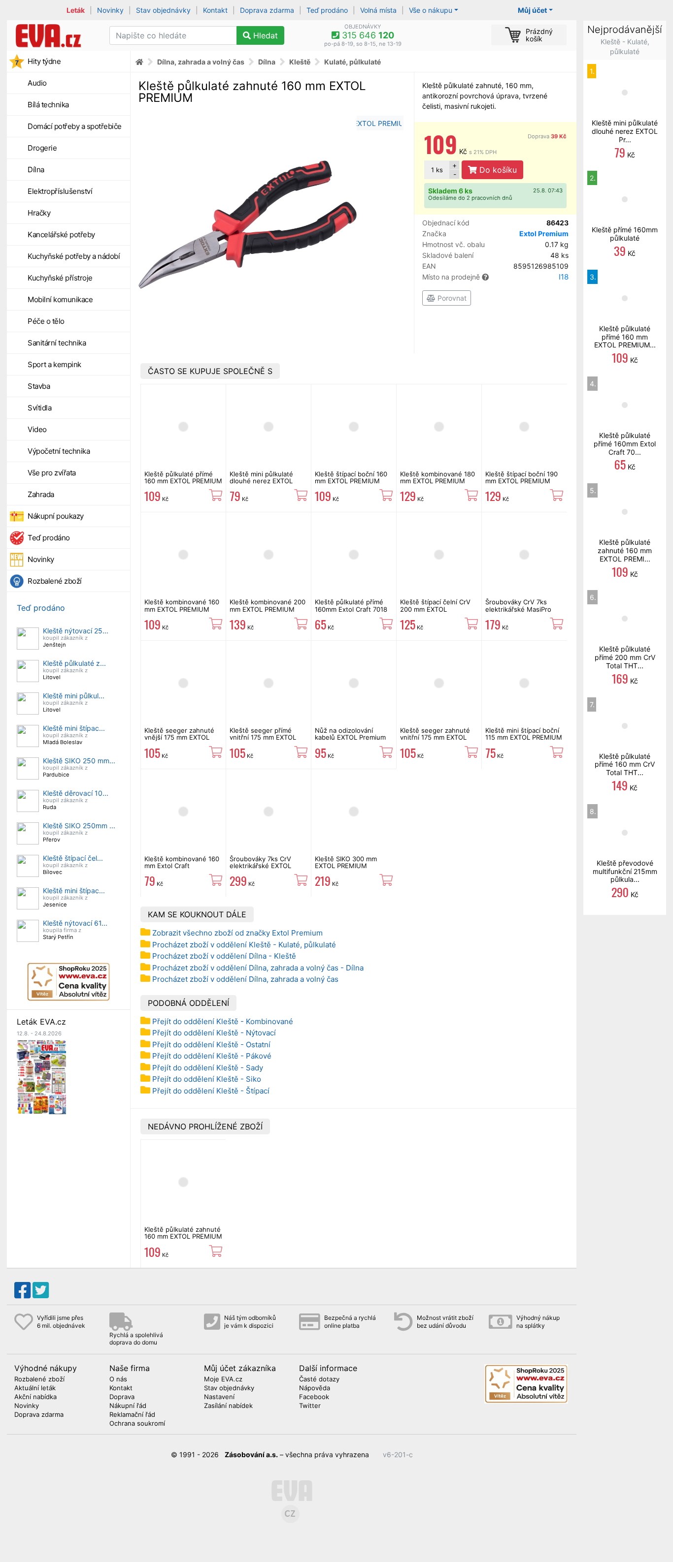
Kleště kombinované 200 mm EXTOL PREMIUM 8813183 (267, 609)
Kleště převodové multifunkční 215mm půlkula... (625, 871)
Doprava (547, 136)
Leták (76, 10)
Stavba (39, 386)
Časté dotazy (319, 1379)
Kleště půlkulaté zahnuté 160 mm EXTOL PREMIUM (183, 1232)
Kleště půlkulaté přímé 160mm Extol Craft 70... (625, 443)
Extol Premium (544, 233)
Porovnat (451, 298)
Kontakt (215, 10)
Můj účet (532, 10)
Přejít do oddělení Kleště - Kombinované (222, 1021)
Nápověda (314, 1388)
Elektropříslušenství (60, 191)
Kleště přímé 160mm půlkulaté (625, 233)
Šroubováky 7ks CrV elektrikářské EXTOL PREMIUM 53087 (260, 866)
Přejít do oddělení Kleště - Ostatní (211, 1044)
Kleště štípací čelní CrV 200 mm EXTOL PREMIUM (435, 609)
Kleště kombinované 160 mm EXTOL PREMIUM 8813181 (181, 609)
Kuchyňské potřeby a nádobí (74, 256)
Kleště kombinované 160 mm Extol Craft (181, 862)
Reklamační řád (132, 1414)
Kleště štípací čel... (73, 858)
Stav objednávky (163, 10)
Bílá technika (48, 104)
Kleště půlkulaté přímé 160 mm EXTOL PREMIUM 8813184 (183, 481)
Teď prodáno (327, 10)
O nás (118, 1379)
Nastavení (219, 1397)
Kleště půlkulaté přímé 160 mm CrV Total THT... (625, 764)
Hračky (39, 213)
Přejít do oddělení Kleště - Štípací (210, 1090)
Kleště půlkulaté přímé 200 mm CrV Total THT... (625, 657)
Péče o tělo (46, 321)
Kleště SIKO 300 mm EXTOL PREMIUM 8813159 (346, 866)
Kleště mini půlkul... (73, 695)
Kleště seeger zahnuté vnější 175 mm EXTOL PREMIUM (179, 737)
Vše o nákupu (430, 10)
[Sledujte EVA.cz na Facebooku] (22, 1290)
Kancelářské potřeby (61, 234)
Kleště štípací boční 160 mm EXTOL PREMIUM (351, 477)
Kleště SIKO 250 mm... (79, 760)
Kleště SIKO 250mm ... (79, 825)
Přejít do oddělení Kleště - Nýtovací (214, 1032)
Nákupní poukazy (56, 516)
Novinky (110, 10)
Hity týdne (44, 61)
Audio (37, 83)
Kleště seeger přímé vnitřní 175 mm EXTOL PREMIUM (263, 737)
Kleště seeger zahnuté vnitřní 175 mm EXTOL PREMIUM (435, 737)
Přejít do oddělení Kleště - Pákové (211, 1056)
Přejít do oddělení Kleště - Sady (207, 1067)
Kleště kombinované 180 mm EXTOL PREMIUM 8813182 (437, 481)
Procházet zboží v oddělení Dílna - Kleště (224, 956)
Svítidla (39, 407)
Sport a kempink (54, 364)
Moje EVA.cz (223, 1379)
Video (37, 429)
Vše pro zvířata (52, 472)
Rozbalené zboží (55, 581)
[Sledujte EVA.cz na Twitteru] (41, 1290)
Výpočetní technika (59, 451)
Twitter (310, 1406)
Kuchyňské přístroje (60, 277)
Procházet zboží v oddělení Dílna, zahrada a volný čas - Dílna (258, 967)
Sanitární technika (57, 342)
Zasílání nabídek (228, 1406)
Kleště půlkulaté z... (74, 663)
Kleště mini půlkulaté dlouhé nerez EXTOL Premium (261, 481)
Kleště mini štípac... (74, 728)
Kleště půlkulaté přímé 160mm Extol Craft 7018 (351, 605)
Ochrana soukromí (137, 1423)
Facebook (314, 1397)
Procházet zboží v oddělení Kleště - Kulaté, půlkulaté (244, 944)
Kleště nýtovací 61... (75, 923)
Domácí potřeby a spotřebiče (75, 126)
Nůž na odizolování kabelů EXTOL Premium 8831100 (350, 737)
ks (437, 170)
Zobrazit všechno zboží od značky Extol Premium (237, 932)
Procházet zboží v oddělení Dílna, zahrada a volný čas (245, 979)
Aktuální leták (35, 1388)
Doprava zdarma (267, 10)
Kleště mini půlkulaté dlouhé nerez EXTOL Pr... (625, 131)
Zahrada (41, 494)
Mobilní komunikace (60, 299)
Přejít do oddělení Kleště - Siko (206, 1079)
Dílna (36, 169)
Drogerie (42, 148)
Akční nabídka (35, 1397)
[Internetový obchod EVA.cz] (54, 35)
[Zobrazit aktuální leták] (41, 1076)
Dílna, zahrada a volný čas (200, 62)
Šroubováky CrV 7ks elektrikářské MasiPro (518, 605)
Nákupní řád (127, 1406)
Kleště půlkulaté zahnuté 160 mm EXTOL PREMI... (625, 550)
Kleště (299, 62)
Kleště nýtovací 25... (75, 630)
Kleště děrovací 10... (75, 793)
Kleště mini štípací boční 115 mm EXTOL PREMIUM (523, 733)
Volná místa (378, 10)
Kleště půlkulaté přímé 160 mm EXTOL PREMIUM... (625, 336)
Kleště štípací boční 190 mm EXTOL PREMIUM (521, 477)
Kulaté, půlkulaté (352, 62)
